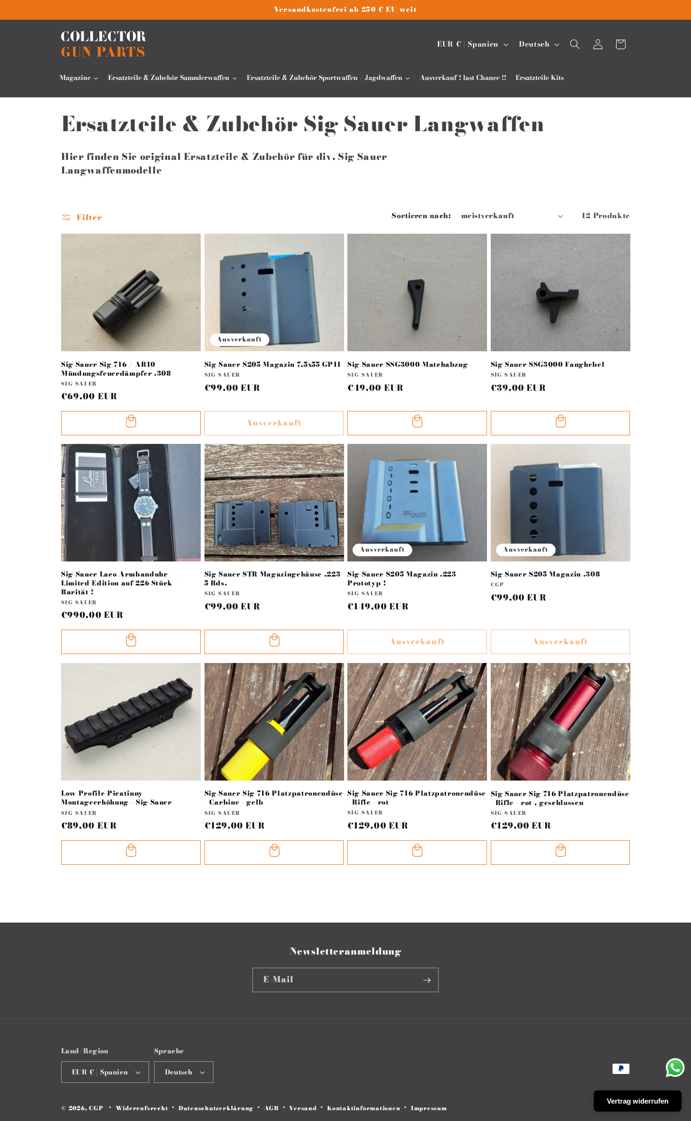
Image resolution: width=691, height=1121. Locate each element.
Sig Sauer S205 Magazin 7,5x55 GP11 (272, 364)
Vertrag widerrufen (637, 1101)
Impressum (429, 1108)
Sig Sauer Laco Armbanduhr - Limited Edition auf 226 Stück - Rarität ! (119, 583)
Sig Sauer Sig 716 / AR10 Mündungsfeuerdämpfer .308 (116, 368)
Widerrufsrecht (142, 1108)
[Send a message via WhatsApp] (675, 1068)
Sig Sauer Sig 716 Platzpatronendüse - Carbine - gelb (273, 797)
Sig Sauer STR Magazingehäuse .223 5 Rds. (272, 578)
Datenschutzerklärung (216, 1108)
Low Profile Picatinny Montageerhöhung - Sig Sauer (116, 797)
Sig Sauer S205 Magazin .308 (545, 574)
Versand (302, 1108)
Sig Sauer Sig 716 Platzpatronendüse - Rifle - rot (416, 797)
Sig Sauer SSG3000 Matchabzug (407, 364)
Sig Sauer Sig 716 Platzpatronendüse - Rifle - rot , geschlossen (560, 797)
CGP (96, 1108)
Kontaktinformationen (363, 1108)
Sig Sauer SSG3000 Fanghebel (548, 364)
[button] (575, 44)
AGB (271, 1108)
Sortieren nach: (421, 215)
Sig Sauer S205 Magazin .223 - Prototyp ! (404, 578)
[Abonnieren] (427, 980)
